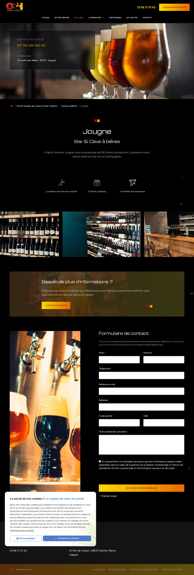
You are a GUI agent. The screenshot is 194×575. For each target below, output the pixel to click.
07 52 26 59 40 (31, 45)
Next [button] (173, 234)
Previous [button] (21, 234)
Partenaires (115, 18)
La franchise (94, 18)
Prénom (147, 352)
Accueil (46, 18)
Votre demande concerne (114, 431)
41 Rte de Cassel (92, 552)
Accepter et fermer (68, 538)
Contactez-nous (56, 305)
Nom (102, 352)
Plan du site (99, 569)
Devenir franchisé (174, 7)
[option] (138, 234)
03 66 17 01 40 (146, 7)
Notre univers (61, 18)
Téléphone (105, 368)
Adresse (103, 400)
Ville (145, 415)
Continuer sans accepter (22, 530)
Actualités (132, 18)
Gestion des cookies (172, 569)
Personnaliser (27, 538)
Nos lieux (79, 18)
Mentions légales (117, 569)
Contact (147, 18)
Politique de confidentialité (144, 569)
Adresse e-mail (108, 384)
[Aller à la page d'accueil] (14, 7)
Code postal (105, 415)
